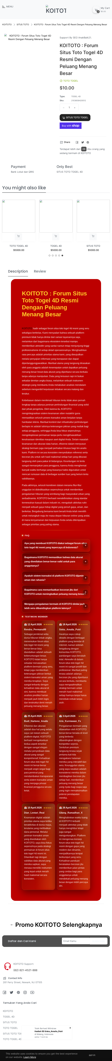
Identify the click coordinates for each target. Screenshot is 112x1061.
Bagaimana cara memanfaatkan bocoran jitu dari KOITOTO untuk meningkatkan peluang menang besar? (55, 592)
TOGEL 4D (18, 245)
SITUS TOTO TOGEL (14, 1033)
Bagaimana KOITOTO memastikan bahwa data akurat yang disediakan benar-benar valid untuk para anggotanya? (53, 561)
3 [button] (56, 255)
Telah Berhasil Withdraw (45, 1028)
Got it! (92, 1055)
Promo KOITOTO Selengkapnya (58, 924)
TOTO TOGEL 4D (12, 1039)
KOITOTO (7, 24)
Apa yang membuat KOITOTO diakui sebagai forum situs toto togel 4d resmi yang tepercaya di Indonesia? (55, 545)
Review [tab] (40, 271)
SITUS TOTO (23, 24)
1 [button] (49, 255)
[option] (18, 229)
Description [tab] (18, 271)
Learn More (29, 1057)
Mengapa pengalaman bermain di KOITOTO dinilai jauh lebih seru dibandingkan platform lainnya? (54, 606)
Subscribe (98, 941)
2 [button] (53, 255)
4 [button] (59, 255)
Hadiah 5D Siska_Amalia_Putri (49, 1031)
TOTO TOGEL (93, 245)
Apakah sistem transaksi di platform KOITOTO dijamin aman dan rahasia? (54, 577)
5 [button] (62, 255)
